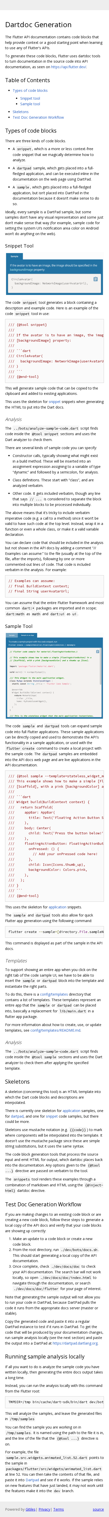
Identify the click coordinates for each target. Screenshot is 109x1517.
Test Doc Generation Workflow (38, 117)
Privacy (44, 1509)
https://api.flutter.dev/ (68, 66)
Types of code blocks (30, 90)
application (57, 907)
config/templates (54, 994)
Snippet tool (30, 98)
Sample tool (30, 103)
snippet (55, 401)
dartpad (17, 1116)
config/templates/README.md (55, 1030)
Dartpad (32, 1479)
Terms (58, 1509)
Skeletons (21, 111)
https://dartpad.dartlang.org (75, 1343)
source (98, 1509)
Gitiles (30, 1509)
